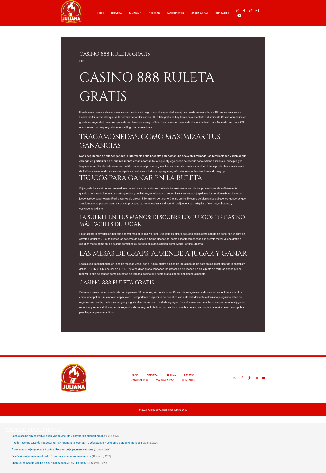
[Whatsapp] (238, 10)
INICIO (100, 13)
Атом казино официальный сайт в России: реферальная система (52, 449)
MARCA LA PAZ (200, 13)
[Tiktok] (249, 378)
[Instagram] (257, 10)
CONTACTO (222, 13)
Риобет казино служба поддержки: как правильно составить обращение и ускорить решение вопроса (77, 442)
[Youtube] (239, 15)
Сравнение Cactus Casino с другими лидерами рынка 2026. (49, 463)
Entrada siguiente (253, 340)
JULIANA (134, 13)
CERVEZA (116, 13)
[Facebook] (244, 10)
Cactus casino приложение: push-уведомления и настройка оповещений (57, 436)
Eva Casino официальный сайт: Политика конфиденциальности (51, 456)
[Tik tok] (250, 10)
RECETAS (154, 13)
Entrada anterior (72, 340)
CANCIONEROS (175, 13)
